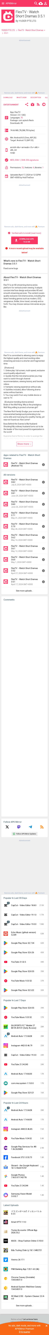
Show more (23, 443)
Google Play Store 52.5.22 (22, 990)
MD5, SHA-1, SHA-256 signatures (24, 160)
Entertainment (11, 105)
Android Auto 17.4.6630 (21, 1074)
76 (22, 118)
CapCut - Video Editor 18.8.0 (23, 905)
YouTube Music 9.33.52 (21, 981)
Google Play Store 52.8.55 (22, 971)
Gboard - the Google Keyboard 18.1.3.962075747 (24, 1166)
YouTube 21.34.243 (19, 1064)
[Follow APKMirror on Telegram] (30, 828)
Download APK (26, 240)
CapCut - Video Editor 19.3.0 (23, 1055)
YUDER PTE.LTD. (27, 20)
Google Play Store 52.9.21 (22, 1092)
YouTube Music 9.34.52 (21, 1138)
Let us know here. (30, 1319)
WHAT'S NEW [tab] (21, 98)
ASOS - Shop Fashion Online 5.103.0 (27, 1241)
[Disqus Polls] (25, 638)
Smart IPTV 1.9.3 (18, 1222)
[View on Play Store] (32, 105)
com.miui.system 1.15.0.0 (22, 1083)
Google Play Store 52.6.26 (22, 952)
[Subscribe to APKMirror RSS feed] (42, 828)
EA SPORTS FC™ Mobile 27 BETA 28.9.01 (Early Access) (23, 1026)
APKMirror (11, 3)
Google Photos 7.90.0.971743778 (19, 1176)
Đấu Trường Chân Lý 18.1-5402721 (26, 1250)
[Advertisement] (24, 66)
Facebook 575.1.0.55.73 (21, 1157)
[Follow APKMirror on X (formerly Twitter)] (7, 828)
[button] (26, 105)
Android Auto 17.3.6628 (21, 1036)
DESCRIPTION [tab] (35, 98)
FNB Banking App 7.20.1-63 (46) (25, 1269)
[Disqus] (24, 709)
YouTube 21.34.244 (19, 1185)
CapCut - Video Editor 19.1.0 (23, 915)
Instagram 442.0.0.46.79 (21, 1045)
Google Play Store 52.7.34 (22, 943)
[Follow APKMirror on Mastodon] (18, 828)
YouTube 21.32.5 (18, 962)
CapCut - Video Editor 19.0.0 (23, 924)
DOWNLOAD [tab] (8, 98)
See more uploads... (24, 591)
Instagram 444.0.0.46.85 (21, 1129)
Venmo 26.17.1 (17, 1259)
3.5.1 (6, 33)
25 (23, 167)
